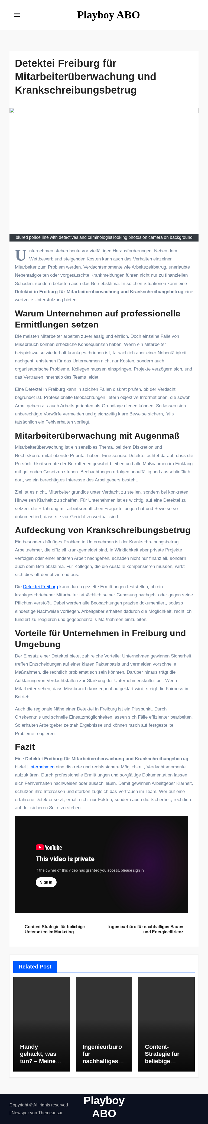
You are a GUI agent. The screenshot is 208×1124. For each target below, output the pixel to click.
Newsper (20, 1112)
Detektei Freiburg (40, 586)
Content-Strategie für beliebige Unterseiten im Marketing (165, 1061)
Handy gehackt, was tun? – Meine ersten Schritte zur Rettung (40, 1061)
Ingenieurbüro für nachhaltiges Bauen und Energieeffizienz (103, 1064)
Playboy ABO (108, 15)
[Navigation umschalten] (16, 14)
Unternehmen (40, 766)
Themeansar (50, 1112)
